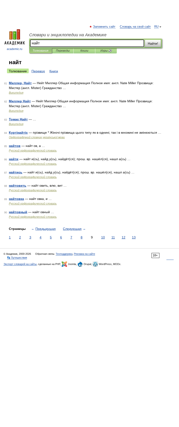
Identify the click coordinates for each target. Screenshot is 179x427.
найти (13, 159)
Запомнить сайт (104, 26)
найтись (15, 172)
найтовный (18, 212)
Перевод (38, 71)
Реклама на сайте (84, 253)
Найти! (153, 43)
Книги (84, 50)
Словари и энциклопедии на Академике (68, 35)
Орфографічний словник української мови (37, 137)
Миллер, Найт (20, 83)
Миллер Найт (20, 101)
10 (103, 237)
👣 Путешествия (17, 257)
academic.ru (14, 49)
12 (123, 237)
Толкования (40, 50)
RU (156, 26)
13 (134, 237)
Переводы (63, 50)
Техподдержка (64, 253)
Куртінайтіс (18, 132)
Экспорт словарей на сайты (20, 264)
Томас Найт (18, 119)
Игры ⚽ (106, 50)
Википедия (16, 92)
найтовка (16, 199)
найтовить (17, 185)
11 (113, 237)
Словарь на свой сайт (135, 26)
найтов (15, 146)
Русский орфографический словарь (33, 150)
